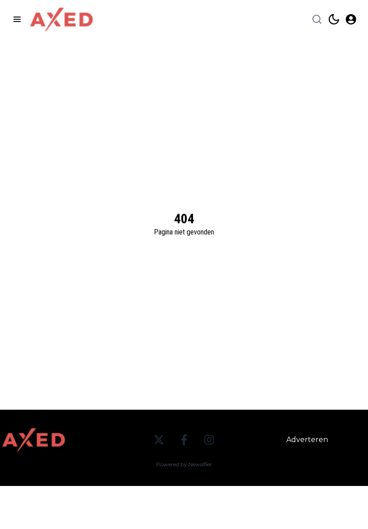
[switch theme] (334, 19)
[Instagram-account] (209, 439)
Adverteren (307, 439)
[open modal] (351, 19)
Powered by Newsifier (184, 464)
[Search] (316, 19)
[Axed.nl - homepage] (61, 19)
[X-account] (158, 439)
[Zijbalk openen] (17, 19)
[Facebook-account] (184, 439)
